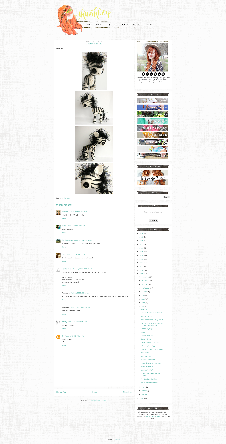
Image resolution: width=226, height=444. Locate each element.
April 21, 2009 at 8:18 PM (83, 240)
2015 (141, 252)
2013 (141, 259)
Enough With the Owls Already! (152, 313)
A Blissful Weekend (148, 360)
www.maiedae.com (153, 416)
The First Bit (145, 353)
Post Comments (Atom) (99, 401)
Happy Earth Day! (147, 336)
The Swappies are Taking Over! (152, 320)
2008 (141, 399)
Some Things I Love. (148, 367)
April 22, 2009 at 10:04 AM (80, 307)
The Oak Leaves (67, 240)
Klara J (64, 255)
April (143, 306)
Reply (64, 218)
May (143, 303)
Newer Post (61, 392)
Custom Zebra (146, 339)
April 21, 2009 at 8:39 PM (76, 255)
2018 (141, 241)
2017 (141, 244)
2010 (141, 270)
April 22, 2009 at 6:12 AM (80, 293)
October (145, 284)
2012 (141, 263)
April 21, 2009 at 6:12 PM (78, 212)
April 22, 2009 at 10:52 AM (77, 322)
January (144, 394)
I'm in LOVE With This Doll (150, 342)
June (143, 299)
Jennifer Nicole (67, 269)
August (144, 292)
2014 (141, 255)
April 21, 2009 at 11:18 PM (82, 269)
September (146, 288)
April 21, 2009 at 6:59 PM (77, 226)
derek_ (64, 322)
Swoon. (143, 332)
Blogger (117, 439)
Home (94, 392)
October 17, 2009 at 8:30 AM (73, 336)
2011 (141, 266)
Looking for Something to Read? (152, 349)
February (145, 391)
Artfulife (65, 212)
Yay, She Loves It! (147, 316)
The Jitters (144, 309)
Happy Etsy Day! (147, 329)
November (145, 281)
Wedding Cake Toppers (149, 346)
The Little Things (146, 356)
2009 (141, 274)
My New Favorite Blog (149, 379)
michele (64, 226)
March (144, 387)
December (145, 277)
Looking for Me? (147, 370)
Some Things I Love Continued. (151, 363)
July (143, 295)
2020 (141, 233)
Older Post (127, 392)
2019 (141, 237)
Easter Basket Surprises (149, 382)
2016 (141, 248)
